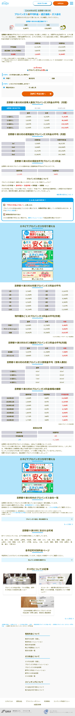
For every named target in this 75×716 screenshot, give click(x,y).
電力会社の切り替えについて (34, 690)
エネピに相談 (10, 210)
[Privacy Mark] (46, 711)
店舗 (53, 78)
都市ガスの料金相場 (31, 673)
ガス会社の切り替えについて (34, 687)
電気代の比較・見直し (32, 639)
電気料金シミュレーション (34, 642)
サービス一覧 (26, 711)
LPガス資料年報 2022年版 (18, 512)
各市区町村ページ (31, 505)
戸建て (8, 78)
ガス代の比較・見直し (32, 661)
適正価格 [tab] (37, 108)
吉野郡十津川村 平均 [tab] (13, 108)
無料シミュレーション (35, 218)
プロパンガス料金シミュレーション (37, 664)
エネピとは (9, 701)
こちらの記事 (53, 507)
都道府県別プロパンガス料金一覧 (42, 624)
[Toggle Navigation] (71, 3)
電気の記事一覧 (30, 650)
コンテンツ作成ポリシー (62, 701)
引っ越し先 (32, 87)
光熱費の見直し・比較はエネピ (9, 624)
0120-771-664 (42, 3)
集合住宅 (32, 78)
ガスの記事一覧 (30, 676)
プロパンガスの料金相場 (33, 667)
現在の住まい (10, 87)
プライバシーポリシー (33, 701)
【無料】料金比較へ (37, 94)
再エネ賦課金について (32, 647)
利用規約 (47, 701)
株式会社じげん (17, 711)
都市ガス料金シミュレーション (35, 670)
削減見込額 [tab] (61, 108)
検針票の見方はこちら (64, 194)
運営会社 (19, 701)
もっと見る (67, 524)
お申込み (60, 3)
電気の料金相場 (30, 645)
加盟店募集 (37, 704)
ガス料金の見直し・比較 (26, 624)
